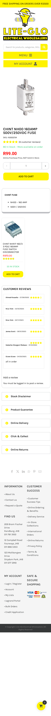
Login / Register (13, 583)
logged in (21, 383)
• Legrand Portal (12, 600)
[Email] (40, 471)
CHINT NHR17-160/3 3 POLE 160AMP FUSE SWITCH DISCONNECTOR (13, 247)
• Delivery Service (35, 516)
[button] (26, 396)
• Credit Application (14, 612)
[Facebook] (12, 471)
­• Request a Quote (13, 505)
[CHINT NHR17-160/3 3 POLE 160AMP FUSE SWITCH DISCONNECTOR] (13, 229)
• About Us (9, 494)
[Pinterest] (34, 471)
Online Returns (35, 540)
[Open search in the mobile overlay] (25, 47)
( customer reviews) (30, 142)
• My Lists (9, 595)
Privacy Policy (35, 546)
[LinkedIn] (23, 471)
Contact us (11, 499)
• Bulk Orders (10, 606)
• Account (9, 589)
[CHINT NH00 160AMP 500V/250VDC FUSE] (26, 97)
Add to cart (26, 176)
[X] (18, 471)
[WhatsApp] (28, 471)
